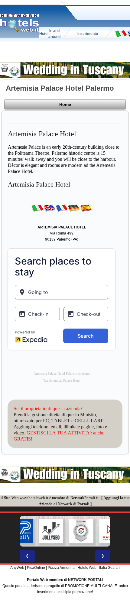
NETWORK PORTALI (85, 580)
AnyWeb (17, 568)
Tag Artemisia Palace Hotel (61, 380)
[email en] (50, 208)
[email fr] (62, 208)
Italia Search (109, 568)
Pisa (30, 568)
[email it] (121, 33)
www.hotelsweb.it (34, 497)
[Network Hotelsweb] (19, 23)
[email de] (74, 208)
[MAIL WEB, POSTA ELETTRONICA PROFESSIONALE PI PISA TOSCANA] (100, 531)
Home (65, 104)
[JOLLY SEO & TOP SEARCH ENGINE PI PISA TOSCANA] (39, 531)
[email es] (86, 208)
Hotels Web (86, 568)
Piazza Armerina (61, 568)
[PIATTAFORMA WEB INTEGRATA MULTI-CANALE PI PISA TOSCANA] (69, 531)
